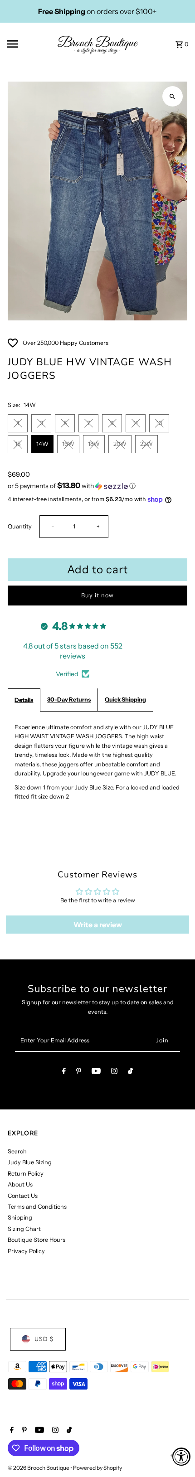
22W (146, 444)
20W (120, 444)
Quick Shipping (125, 699)
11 (135, 423)
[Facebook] (64, 1072)
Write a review (97, 924)
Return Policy (26, 1173)
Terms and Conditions (37, 1206)
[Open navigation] (27, 44)
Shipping (20, 1217)
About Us (20, 1184)
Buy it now (97, 595)
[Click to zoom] (172, 96)
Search (17, 1151)
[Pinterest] (78, 1072)
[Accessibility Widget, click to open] (181, 1457)
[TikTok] (130, 1072)
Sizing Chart (24, 1228)
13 (159, 423)
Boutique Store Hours (36, 1239)
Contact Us (23, 1195)
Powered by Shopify (97, 1467)
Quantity (20, 526)
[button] (97, 485)
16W (68, 444)
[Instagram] (114, 1072)
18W (94, 444)
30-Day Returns (69, 699)
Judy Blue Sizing (30, 1162)
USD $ (44, 1339)
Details (24, 700)
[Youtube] (96, 1072)
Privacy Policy (26, 1251)
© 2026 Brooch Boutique (39, 1467)
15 (17, 444)
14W (42, 444)
